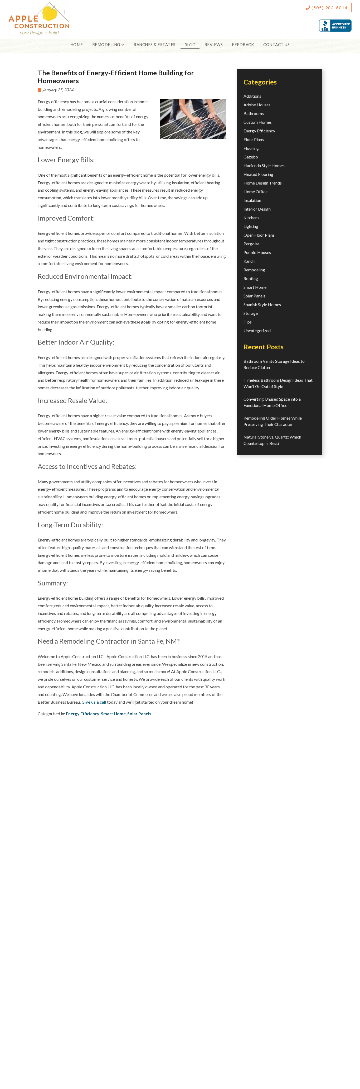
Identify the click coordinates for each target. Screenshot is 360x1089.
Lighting (251, 226)
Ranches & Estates (155, 44)
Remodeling (254, 269)
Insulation (252, 200)
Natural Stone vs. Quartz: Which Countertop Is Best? (272, 440)
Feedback (243, 44)
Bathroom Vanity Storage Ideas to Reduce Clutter (274, 364)
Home (76, 44)
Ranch (249, 260)
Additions (252, 95)
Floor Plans (254, 139)
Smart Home (113, 713)
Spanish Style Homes (262, 304)
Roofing (251, 278)
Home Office (255, 191)
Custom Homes (258, 122)
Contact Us (276, 44)
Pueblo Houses (257, 252)
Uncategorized (257, 330)
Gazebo (251, 156)
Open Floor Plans (259, 234)
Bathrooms (254, 113)
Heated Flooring (258, 174)
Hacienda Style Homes (264, 165)
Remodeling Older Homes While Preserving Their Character (273, 421)
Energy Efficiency (82, 713)
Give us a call (93, 701)
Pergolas (252, 243)
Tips (248, 321)
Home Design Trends (263, 182)
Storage (251, 313)
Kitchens (251, 217)
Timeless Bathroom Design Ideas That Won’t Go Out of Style (278, 383)
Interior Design (257, 208)
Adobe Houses (257, 104)
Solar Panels (139, 713)
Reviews (214, 44)
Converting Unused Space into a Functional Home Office (272, 402)
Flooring (251, 148)
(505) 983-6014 (329, 7)
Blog (190, 44)
